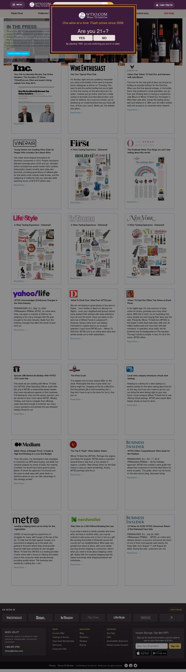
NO (104, 38)
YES (82, 38)
